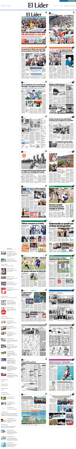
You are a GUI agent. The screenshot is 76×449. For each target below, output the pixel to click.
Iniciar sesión (72, 5)
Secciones (4, 5)
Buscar (9, 5)
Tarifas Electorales (63, 0)
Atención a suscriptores (58, 5)
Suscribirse (67, 5)
